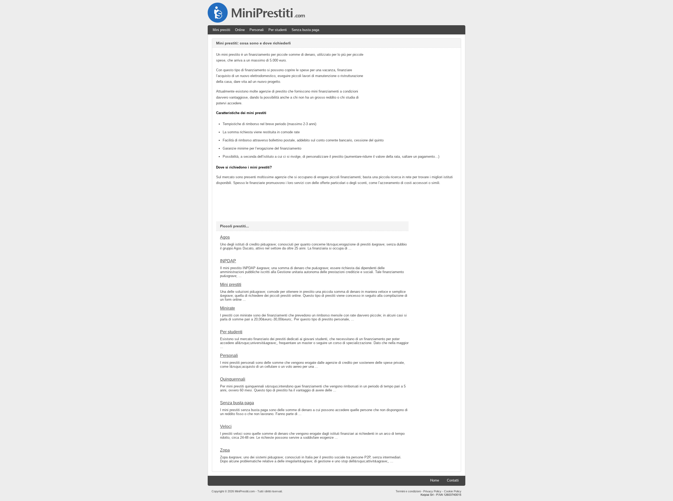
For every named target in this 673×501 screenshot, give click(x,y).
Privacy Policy (432, 491)
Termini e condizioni (408, 491)
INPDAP (228, 261)
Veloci (226, 426)
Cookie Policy (452, 491)
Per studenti (277, 30)
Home (434, 480)
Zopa (225, 450)
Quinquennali (232, 379)
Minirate (227, 308)
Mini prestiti (221, 30)
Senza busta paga (305, 30)
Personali (256, 30)
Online (240, 30)
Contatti (453, 480)
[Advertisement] (413, 88)
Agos (225, 237)
